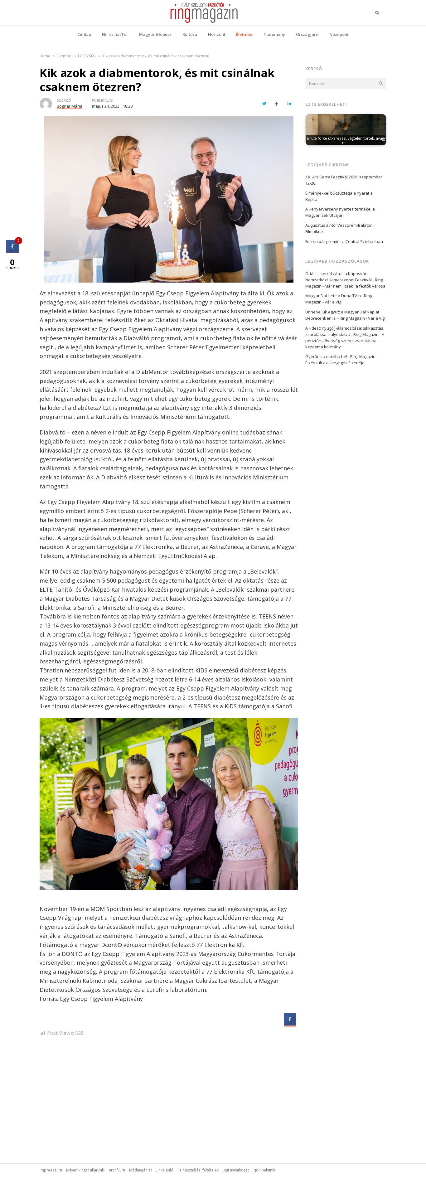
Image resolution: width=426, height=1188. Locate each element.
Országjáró (307, 34)
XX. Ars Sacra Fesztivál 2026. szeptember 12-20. (343, 180)
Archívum (117, 1169)
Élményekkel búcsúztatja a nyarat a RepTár (339, 196)
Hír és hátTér (115, 34)
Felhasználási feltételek (198, 1169)
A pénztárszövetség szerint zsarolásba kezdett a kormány (344, 341)
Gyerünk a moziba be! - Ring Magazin (340, 356)
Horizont (216, 34)
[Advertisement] (169, 1094)
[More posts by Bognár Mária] (46, 101)
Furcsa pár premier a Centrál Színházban (344, 241)
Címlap (84, 34)
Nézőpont (339, 34)
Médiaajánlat (140, 1169)
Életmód (244, 34)
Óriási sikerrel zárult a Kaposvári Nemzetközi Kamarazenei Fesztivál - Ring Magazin (344, 280)
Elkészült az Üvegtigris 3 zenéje (335, 363)
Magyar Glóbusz (155, 34)
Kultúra (189, 34)
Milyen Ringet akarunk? (85, 1169)
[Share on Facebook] (290, 1024)
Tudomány (274, 34)
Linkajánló (164, 1169)
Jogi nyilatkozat (236, 1169)
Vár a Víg (333, 302)
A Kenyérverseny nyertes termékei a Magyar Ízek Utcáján (340, 212)
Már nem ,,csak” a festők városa (355, 286)
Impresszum (51, 1169)
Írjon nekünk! (264, 1169)
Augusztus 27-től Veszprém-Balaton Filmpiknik (339, 228)
